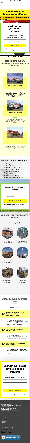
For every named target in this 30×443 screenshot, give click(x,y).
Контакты (4, 422)
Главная (4, 415)
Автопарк (4, 417)
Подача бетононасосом (14, 177)
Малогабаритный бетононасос (12, 172)
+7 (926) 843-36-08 (15, 1)
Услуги (4, 419)
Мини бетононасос (13, 167)
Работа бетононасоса (14, 169)
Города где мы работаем (7, 427)
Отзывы (4, 420)
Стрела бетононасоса (14, 175)
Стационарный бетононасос (11, 164)
